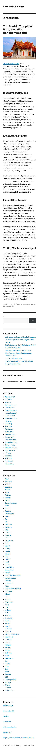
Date (6, 543)
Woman (8, 688)
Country (8, 535)
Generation (9, 570)
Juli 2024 (8, 453)
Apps (7, 492)
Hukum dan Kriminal (13, 589)
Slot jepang (9, 658)
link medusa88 (8, 711)
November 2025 (11, 413)
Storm (7, 664)
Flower (7, 559)
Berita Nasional (10, 503)
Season (7, 648)
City (6, 530)
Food (7, 562)
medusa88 (7, 722)
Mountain (8, 618)
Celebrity (8, 524)
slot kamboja (8, 705)
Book (7, 506)
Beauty (7, 498)
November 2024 (11, 442)
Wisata (7, 685)
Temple (13, 304)
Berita (7, 500)
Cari (4, 317)
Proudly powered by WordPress (25, 745)
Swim (7, 666)
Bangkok (20, 304)
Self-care (8, 653)
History (8, 581)
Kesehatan (9, 602)
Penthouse (9, 637)
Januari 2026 (10, 408)
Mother (8, 615)
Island (7, 594)
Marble (25, 304)
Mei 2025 (8, 426)
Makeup (8, 610)
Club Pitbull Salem (13, 6)
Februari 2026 (10, 405)
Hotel (7, 586)
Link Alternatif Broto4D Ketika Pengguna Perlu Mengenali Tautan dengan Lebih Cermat (20, 339)
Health (7, 573)
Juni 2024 (8, 456)
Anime (7, 490)
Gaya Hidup (9, 567)
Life (6, 607)
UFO (6, 677)
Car (6, 519)
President (8, 639)
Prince (7, 642)
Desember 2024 (11, 440)
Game (7, 565)
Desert (7, 546)
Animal (7, 484)
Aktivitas (8, 482)
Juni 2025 (8, 424)
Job (6, 597)
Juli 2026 (8, 400)
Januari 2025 (9, 437)
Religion (8, 645)
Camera (8, 511)
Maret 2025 (9, 432)
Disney (7, 548)
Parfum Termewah (12, 634)
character (8, 527)
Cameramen (9, 514)
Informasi (8, 591)
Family (7, 551)
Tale (6, 669)
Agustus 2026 (10, 397)
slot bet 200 (7, 732)
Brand (7, 508)
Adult (7, 479)
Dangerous (9, 540)
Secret (7, 650)
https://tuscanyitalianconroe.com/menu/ (18, 738)
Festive (7, 554)
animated (8, 487)
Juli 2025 (8, 421)
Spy (6, 661)
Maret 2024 (9, 464)
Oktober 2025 (10, 416)
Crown (7, 538)
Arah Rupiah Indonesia (13, 358)
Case (6, 522)
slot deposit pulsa (9, 727)
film (6, 556)
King (7, 605)
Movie (7, 621)
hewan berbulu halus (13, 575)
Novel (7, 626)
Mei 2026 (8, 402)
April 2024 (9, 461)
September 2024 (11, 448)
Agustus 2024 (10, 450)
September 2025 (11, 418)
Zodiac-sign (9, 690)
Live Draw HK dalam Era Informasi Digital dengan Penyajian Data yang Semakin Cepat (18, 353)
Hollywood (9, 583)
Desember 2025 (11, 410)
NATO (7, 623)
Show (7, 656)
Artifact (8, 495)
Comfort (8, 532)
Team (7, 672)
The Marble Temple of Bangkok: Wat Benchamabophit (18, 29)
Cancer (7, 516)
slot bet (6, 716)
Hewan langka (10, 578)
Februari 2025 (10, 434)
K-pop (7, 599)
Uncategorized (10, 680)
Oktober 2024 (10, 445)
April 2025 (9, 429)
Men (6, 613)
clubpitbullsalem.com (11, 63)
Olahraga (8, 629)
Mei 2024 (8, 458)
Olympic (8, 631)
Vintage (8, 682)
